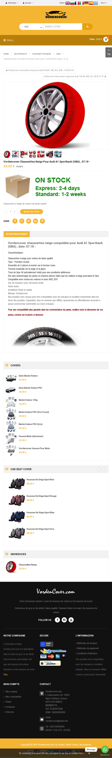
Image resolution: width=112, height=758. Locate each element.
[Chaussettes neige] (11, 567)
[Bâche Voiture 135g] (11, 402)
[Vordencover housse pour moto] (11, 450)
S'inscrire (9, 712)
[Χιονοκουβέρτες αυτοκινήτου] (56, 115)
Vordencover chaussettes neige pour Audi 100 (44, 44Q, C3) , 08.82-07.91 (74, 76)
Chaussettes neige (28, 565)
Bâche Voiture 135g (28, 400)
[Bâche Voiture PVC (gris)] (11, 426)
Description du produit (16, 234)
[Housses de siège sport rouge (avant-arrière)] (13, 500)
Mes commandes (13, 696)
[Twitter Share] (28, 221)
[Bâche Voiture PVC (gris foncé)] (11, 414)
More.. (82, 753)
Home (6, 54)
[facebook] (57, 619)
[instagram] (64, 619)
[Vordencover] (56, 12)
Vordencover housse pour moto (34, 448)
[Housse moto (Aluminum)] (11, 438)
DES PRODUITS (20, 54)
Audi (58, 54)
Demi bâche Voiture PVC (30, 388)
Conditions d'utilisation (87, 653)
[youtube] (71, 619)
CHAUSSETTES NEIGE (41, 54)
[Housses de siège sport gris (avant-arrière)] (13, 533)
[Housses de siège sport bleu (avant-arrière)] (13, 517)
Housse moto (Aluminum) (31, 436)
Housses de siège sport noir (37, 479)
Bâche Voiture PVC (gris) (31, 424)
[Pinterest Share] (42, 221)
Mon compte (11, 691)
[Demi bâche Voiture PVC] (11, 390)
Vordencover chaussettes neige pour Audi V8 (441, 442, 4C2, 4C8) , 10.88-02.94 (41, 70)
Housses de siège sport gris (37, 529)
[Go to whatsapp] (105, 749)
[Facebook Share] (15, 221)
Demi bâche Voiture (28, 376)
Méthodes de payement (88, 648)
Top (109, 54)
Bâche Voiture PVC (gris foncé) (34, 412)
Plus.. (6, 674)
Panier (8, 701)
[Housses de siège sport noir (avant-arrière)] (13, 484)
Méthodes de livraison (87, 643)
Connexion (10, 707)
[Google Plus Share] (21, 221)
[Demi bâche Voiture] (11, 378)
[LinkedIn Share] (35, 221)
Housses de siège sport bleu (37, 512)
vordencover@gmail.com (57, 721)
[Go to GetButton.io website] (105, 755)
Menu (10, 40)
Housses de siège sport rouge (38, 496)
